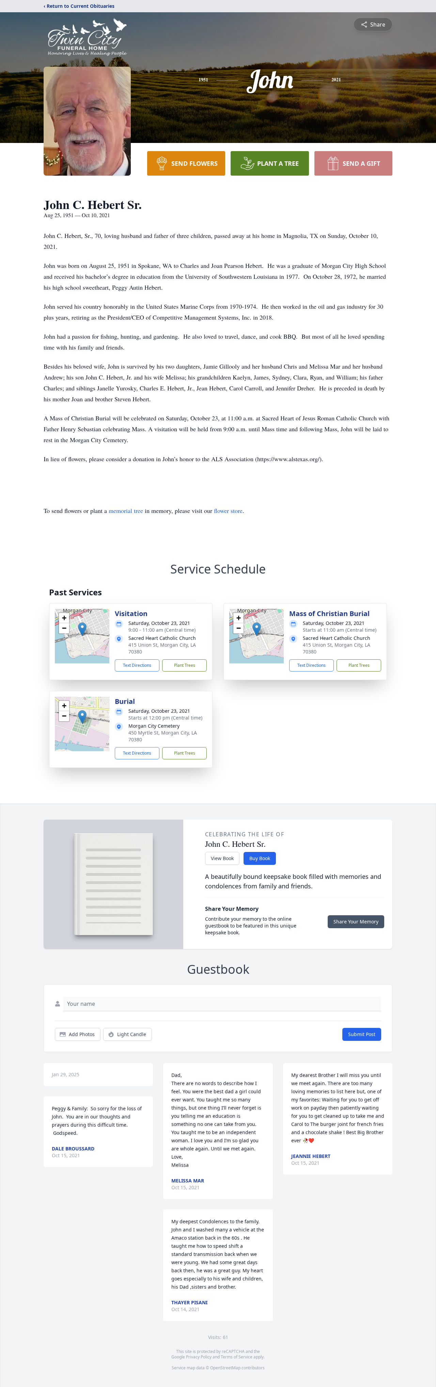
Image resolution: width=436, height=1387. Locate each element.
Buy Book (259, 858)
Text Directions (137, 665)
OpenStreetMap (225, 1368)
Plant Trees (184, 665)
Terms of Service (236, 1357)
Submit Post (361, 1034)
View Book (222, 858)
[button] (82, 629)
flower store (228, 510)
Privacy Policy (199, 1357)
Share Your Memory (355, 921)
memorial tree (126, 510)
